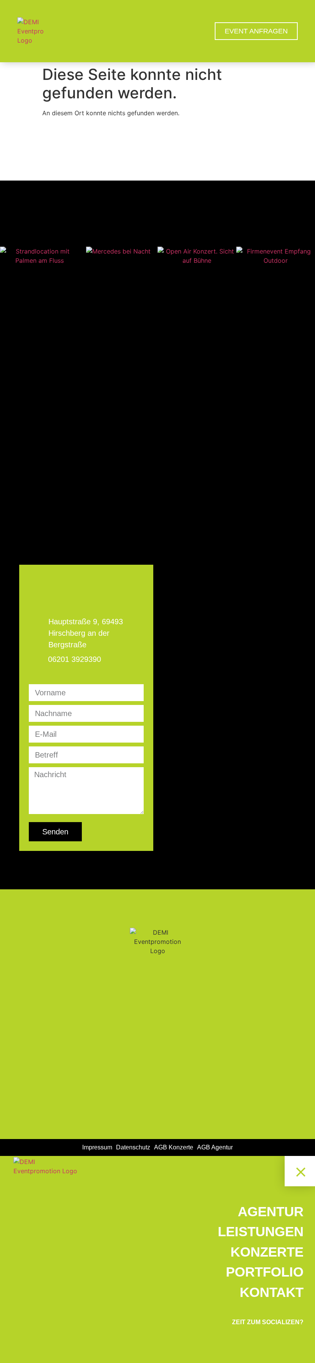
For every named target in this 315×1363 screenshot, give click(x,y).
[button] (7, 256)
